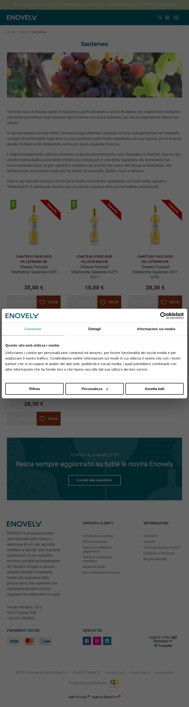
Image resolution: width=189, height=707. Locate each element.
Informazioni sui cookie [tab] (156, 329)
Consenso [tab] (32, 329)
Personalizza (92, 389)
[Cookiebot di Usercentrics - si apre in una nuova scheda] (163, 315)
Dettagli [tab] (94, 329)
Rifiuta (34, 389)
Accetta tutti (154, 389)
